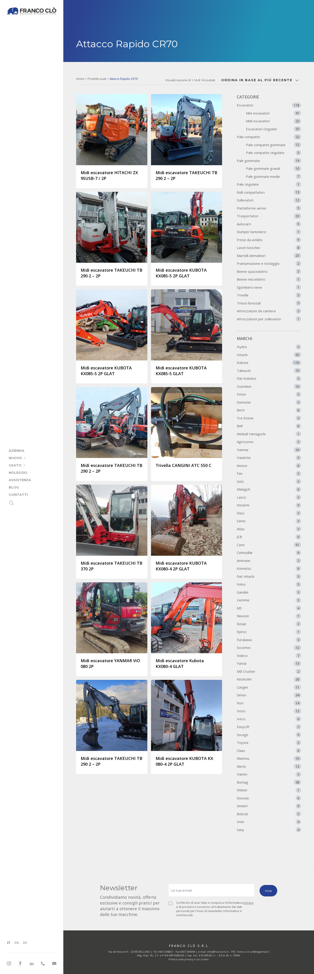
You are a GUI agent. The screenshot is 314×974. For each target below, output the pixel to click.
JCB (268, 536)
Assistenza (20, 480)
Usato (15, 465)
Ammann (268, 560)
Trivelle (268, 295)
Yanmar (268, 449)
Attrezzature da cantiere (268, 311)
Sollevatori (268, 200)
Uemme (268, 600)
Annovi (268, 465)
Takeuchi (268, 370)
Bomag (268, 782)
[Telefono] (43, 963)
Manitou (268, 758)
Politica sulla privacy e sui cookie (188, 959)
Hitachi (268, 354)
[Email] (54, 963)
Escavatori (268, 105)
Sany (268, 829)
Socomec (268, 647)
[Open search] (11, 503)
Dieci (268, 513)
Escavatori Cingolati (272, 129)
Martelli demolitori (268, 255)
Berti (268, 410)
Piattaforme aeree (268, 208)
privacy (248, 903)
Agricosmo (268, 441)
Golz (268, 481)
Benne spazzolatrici (268, 271)
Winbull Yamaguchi (268, 434)
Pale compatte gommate (272, 144)
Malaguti (268, 489)
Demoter (268, 402)
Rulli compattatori (268, 192)
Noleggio (18, 473)
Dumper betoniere (268, 231)
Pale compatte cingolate (272, 152)
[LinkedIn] (32, 963)
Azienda (16, 451)
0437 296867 (165, 951)
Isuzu (268, 711)
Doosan (268, 798)
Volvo (268, 584)
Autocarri (268, 224)
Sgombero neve (268, 287)
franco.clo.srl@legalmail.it (253, 951)
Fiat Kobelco (268, 378)
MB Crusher (268, 671)
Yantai (268, 663)
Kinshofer (268, 679)
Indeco (268, 655)
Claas (268, 750)
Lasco (268, 497)
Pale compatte (268, 136)
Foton (268, 394)
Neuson (268, 616)
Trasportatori (268, 216)
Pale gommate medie (272, 176)
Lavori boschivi (268, 247)
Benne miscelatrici (268, 279)
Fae (268, 473)
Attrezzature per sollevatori (268, 319)
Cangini (268, 687)
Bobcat (268, 814)
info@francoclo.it (217, 951)
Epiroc (268, 631)
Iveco (268, 719)
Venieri (268, 806)
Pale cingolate (268, 184)
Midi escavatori (272, 121)
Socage (268, 734)
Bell (268, 426)
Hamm (268, 774)
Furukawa (268, 639)
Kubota (268, 362)
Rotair (268, 624)
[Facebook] (20, 963)
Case (268, 544)
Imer (268, 821)
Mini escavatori (272, 113)
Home (80, 79)
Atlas (268, 529)
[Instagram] (9, 963)
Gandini (268, 592)
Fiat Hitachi (268, 576)
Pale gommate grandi (272, 168)
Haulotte (268, 457)
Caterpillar (268, 552)
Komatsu (268, 568)
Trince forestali (268, 303)
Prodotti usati (97, 79)
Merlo (268, 766)
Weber (268, 790)
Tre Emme (268, 418)
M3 (268, 608)
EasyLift (268, 726)
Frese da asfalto (268, 239)
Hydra (268, 346)
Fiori (268, 703)
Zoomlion (268, 386)
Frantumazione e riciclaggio (268, 263)
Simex (268, 695)
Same (268, 521)
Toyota (268, 742)
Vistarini (268, 505)
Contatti (18, 495)
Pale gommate (268, 160)
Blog (14, 487)
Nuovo (15, 458)
